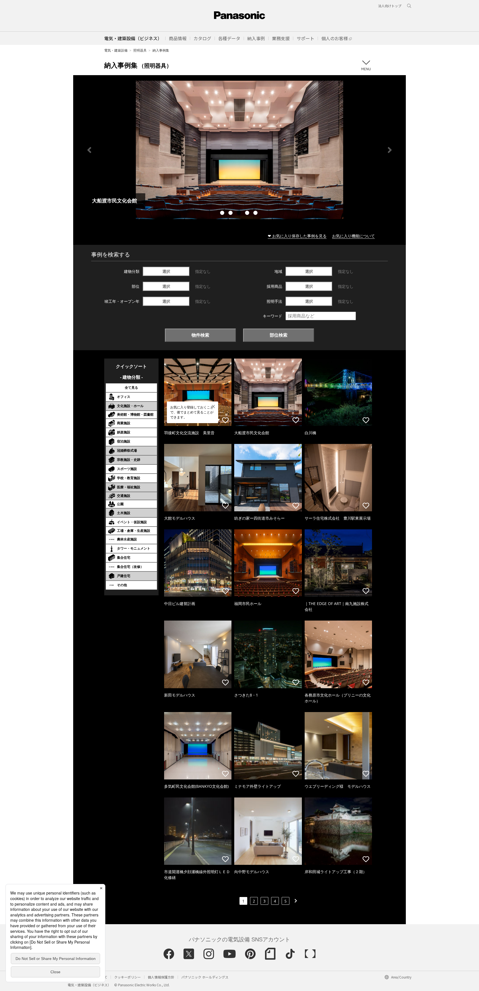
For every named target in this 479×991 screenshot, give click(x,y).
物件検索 (200, 335)
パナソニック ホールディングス (204, 977)
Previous (89, 150)
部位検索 (278, 335)
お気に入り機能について (353, 235)
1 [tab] (223, 213)
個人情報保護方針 (161, 977)
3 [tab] (239, 213)
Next (389, 150)
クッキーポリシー (127, 977)
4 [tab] (248, 213)
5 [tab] (256, 213)
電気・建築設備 (116, 50)
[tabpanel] (239, 150)
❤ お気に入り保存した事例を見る (297, 235)
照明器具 (140, 50)
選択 (166, 271)
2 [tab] (231, 213)
